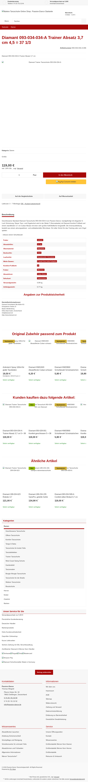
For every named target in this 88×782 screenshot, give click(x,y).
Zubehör (7, 599)
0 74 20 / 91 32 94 (18, 3)
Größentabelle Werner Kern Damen (59, 744)
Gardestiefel (10, 565)
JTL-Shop (13, 769)
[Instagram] (84, 768)
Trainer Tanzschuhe (13, 557)
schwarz (40, 240)
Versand (20, 168)
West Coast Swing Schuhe (15, 561)
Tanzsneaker (10, 569)
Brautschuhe (10, 586)
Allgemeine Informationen (11, 752)
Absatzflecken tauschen (10, 732)
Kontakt (48, 736)
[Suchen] (83, 21)
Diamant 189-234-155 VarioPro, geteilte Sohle (38, 495)
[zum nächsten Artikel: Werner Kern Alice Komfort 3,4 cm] (83, 27)
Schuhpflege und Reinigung (12, 740)
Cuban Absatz (42, 274)
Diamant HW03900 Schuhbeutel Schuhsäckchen (66, 368)
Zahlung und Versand (53, 707)
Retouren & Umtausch (54, 756)
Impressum (50, 691)
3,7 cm (39, 244)
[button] (44, 526)
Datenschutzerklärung (54, 711)
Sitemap (49, 699)
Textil (39, 252)
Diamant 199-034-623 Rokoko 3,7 (12, 495)
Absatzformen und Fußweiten (12, 748)
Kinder (6, 595)
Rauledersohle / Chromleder (46, 257)
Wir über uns (50, 687)
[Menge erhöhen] (41, 175)
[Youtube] (74, 768)
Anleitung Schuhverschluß (11, 736)
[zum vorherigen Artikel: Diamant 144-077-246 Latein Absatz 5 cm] (78, 27)
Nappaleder (41, 248)
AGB (47, 695)
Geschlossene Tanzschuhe (15, 531)
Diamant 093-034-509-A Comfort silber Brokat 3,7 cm (66, 495)
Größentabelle (51, 752)
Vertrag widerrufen (44, 672)
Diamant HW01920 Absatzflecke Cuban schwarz (40, 368)
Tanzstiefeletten (11, 552)
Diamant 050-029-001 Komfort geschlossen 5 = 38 (40, 432)
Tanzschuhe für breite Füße (16, 548)
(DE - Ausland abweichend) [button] (30, 204)
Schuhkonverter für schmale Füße (14, 744)
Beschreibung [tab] (8, 215)
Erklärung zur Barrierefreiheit (56, 715)
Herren (6, 591)
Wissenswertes (51, 740)
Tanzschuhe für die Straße (15, 578)
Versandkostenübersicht (77, 779)
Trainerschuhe (42, 278)
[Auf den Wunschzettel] (24, 342)
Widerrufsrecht (51, 703)
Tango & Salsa (11, 544)
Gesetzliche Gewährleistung (56, 719)
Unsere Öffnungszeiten (54, 732)
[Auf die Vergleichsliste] (18, 342)
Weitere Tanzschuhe (13, 582)
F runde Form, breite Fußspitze (47, 261)
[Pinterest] (79, 768)
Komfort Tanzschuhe (13, 539)
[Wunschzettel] (68, 8)
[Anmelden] (63, 8)
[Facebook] (70, 768)
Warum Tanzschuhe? (9, 756)
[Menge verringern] (4, 175)
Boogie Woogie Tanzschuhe (16, 574)
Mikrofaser (41, 269)
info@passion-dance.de (12, 704)
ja (38, 265)
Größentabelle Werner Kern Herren (59, 748)
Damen (12, 150)
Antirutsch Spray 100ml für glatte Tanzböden (13, 368)
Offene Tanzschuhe (13, 535)
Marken (6, 603)
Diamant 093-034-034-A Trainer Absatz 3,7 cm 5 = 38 (14, 432)
